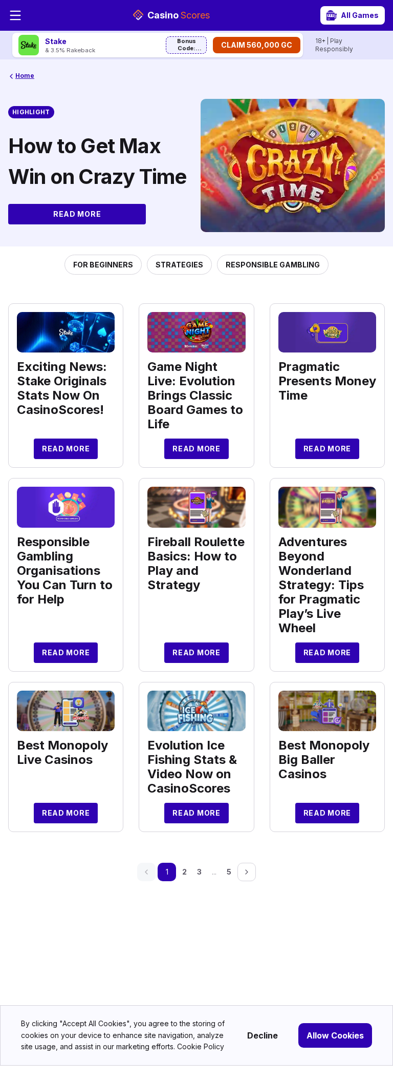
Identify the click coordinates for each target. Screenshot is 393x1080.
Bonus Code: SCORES (186, 45)
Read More (77, 214)
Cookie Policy (200, 1046)
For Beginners (103, 264)
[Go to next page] (246, 872)
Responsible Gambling (273, 264)
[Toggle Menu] (15, 15)
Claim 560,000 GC (256, 44)
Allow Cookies (335, 1035)
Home (24, 75)
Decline (262, 1035)
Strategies (179, 264)
